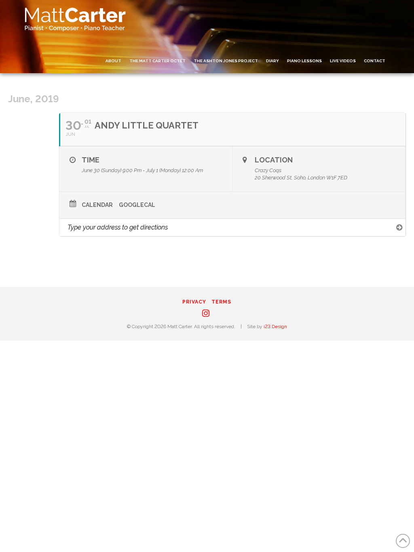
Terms (221, 302)
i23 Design (275, 326)
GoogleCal (137, 205)
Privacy (194, 302)
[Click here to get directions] (399, 227)
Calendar (97, 205)
